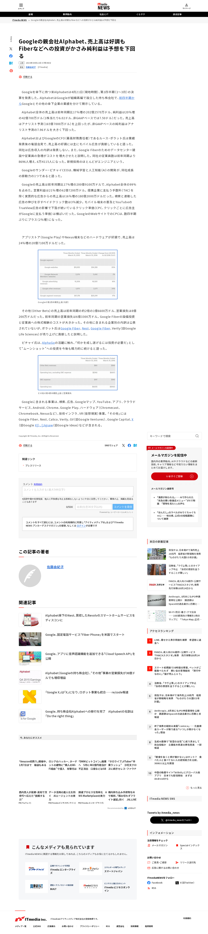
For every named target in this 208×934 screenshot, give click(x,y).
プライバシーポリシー (89, 926)
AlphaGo (48, 342)
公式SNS (37, 926)
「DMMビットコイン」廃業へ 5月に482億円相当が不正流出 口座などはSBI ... (92, 765)
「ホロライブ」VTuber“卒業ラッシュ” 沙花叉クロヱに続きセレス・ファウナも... (122, 765)
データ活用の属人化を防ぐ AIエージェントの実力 (62, 795)
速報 (30, 14)
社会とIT (104, 14)
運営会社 (120, 926)
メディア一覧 (20, 926)
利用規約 (187, 918)
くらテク (140, 14)
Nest (85, 328)
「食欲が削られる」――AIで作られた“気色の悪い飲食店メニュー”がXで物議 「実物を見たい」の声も (176, 500)
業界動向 (67, 14)
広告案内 (51, 926)
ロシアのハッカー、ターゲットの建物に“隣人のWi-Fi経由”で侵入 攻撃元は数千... (63, 765)
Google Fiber (70, 328)
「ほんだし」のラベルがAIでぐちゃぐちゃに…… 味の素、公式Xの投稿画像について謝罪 (176, 515)
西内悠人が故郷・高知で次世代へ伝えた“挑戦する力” (33, 795)
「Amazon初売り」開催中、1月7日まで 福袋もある (33, 763)
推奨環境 (149, 926)
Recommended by (116, 808)
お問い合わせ (67, 926)
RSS (108, 926)
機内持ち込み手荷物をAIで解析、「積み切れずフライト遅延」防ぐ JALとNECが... (122, 795)
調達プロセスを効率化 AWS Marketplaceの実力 (92, 794)
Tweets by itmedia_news (163, 813)
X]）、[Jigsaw (44, 425)
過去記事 (177, 14)
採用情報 (134, 926)
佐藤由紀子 (55, 567)
